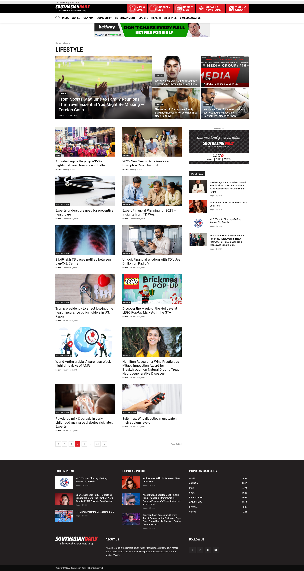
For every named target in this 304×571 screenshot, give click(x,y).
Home (58, 43)
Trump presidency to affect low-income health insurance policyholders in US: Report (84, 312)
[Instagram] (200, 550)
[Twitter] (208, 550)
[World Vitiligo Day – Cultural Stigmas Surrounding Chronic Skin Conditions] (176, 71)
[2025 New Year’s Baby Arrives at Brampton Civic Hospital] (152, 142)
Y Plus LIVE (141, 8)
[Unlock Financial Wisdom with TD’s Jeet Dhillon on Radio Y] (152, 240)
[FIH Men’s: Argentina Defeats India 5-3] (64, 516)
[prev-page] (58, 444)
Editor (58, 169)
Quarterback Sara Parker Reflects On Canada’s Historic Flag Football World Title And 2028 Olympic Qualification (94, 498)
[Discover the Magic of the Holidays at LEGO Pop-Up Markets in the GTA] (152, 289)
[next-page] (104, 444)
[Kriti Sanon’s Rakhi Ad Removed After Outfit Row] (198, 206)
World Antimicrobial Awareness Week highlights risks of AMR (83, 363)
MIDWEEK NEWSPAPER (214, 8)
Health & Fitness (62, 204)
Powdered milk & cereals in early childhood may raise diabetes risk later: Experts (84, 422)
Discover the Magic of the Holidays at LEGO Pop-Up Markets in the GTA (149, 310)
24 (97, 444)
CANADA (63, 93)
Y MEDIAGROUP (240, 8)
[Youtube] (216, 550)
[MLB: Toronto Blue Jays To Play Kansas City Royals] (198, 223)
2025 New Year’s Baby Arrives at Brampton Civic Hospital (146, 163)
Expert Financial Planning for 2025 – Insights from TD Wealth (149, 212)
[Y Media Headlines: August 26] (225, 71)
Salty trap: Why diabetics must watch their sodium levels (149, 420)
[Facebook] (192, 550)
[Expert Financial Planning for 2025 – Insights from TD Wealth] (152, 191)
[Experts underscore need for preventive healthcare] (85, 191)
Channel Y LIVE (163, 8)
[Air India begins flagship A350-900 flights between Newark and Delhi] (85, 142)
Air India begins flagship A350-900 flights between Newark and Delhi (80, 163)
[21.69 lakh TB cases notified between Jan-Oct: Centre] (85, 240)
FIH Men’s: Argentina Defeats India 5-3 (95, 512)
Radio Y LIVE (188, 8)
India (58, 155)
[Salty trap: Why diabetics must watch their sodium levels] (152, 399)
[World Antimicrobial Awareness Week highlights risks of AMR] (85, 342)
